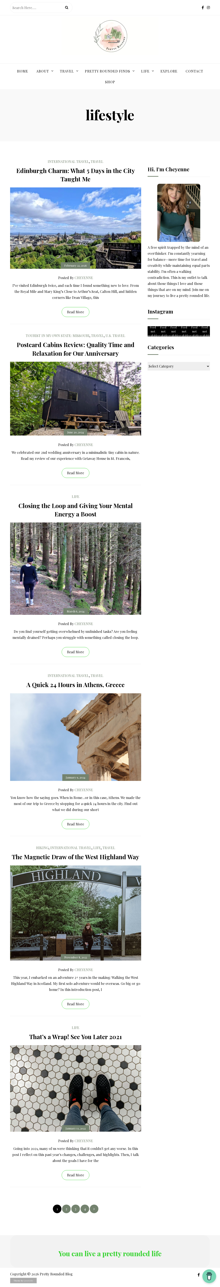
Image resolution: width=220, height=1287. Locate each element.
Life (145, 71)
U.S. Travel (115, 335)
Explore (168, 71)
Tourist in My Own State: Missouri (57, 335)
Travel (67, 71)
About (42, 71)
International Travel (68, 161)
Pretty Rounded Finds (107, 71)
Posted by (75, 277)
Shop (110, 82)
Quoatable (28, 1280)
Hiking (42, 847)
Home (22, 71)
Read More (75, 312)
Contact (194, 71)
